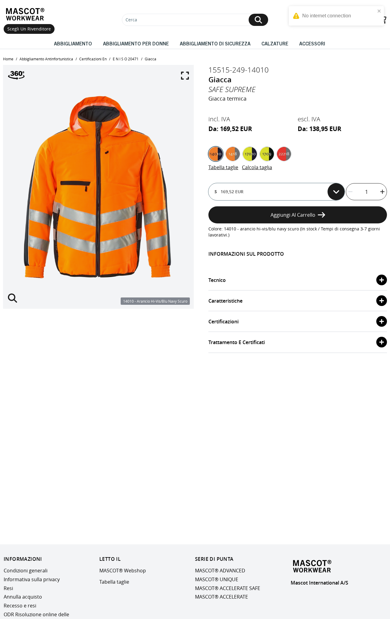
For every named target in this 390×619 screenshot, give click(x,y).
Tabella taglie (223, 167)
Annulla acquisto (23, 596)
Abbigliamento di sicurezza (215, 43)
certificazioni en (93, 58)
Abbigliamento (73, 43)
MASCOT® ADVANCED (220, 570)
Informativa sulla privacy (32, 579)
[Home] (26, 14)
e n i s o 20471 (126, 58)
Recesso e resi (20, 605)
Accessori (312, 43)
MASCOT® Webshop (122, 570)
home (8, 58)
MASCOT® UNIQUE (216, 579)
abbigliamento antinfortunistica (46, 58)
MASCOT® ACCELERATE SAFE (227, 588)
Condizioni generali (26, 570)
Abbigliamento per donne (136, 43)
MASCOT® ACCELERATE (221, 596)
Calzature (274, 43)
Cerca (131, 20)
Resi (8, 588)
